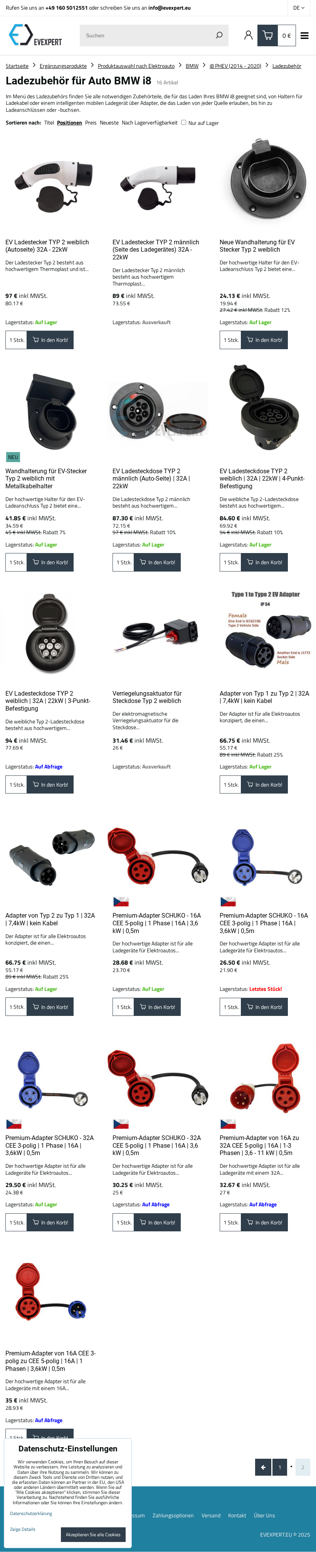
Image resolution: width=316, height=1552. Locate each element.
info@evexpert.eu (169, 7)
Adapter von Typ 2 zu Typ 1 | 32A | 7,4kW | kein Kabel (50, 919)
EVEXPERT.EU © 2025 (285, 1534)
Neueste (109, 122)
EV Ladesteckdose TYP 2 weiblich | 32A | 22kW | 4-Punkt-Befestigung (262, 478)
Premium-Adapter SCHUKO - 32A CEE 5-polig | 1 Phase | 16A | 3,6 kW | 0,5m (157, 1145)
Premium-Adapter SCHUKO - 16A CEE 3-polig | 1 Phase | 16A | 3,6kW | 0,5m (264, 923)
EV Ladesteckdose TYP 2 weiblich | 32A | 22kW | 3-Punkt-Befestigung (47, 701)
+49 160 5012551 (66, 7)
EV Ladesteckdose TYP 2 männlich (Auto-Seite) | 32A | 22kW (151, 478)
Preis (91, 122)
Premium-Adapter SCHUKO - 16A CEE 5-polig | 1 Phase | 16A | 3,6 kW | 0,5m (157, 923)
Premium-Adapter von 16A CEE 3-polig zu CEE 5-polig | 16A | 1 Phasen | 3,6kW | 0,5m (50, 1361)
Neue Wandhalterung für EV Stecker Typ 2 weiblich (257, 246)
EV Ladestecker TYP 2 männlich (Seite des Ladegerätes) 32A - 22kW (156, 250)
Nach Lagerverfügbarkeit (150, 122)
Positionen (69, 122)
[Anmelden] (248, 35)
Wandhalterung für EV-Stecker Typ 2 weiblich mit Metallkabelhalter (46, 478)
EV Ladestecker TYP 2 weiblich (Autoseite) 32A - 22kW (47, 246)
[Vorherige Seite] (263, 1467)
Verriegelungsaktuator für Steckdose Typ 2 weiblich (147, 697)
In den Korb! (53, 340)
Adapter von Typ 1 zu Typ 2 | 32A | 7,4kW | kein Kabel (264, 697)
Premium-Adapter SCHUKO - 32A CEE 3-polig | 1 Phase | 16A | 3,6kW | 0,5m (49, 1145)
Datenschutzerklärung (31, 1513)
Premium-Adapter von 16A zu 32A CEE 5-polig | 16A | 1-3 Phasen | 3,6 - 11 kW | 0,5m (259, 1145)
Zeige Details (22, 1529)
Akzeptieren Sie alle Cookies (93, 1534)
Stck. (18, 340)
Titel (49, 122)
